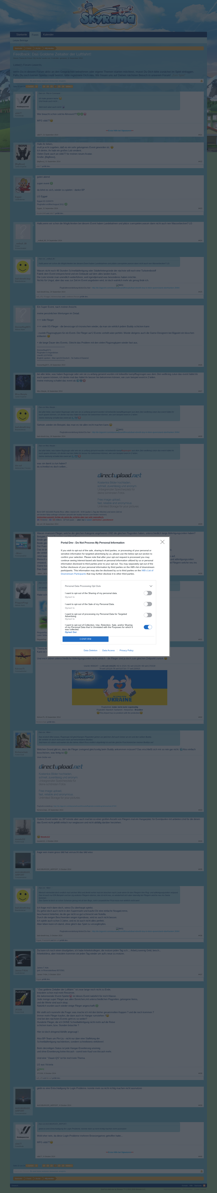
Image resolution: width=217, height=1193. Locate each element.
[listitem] (108, 586)
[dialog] (108, 596)
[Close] (163, 543)
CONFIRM (86, 639)
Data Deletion (90, 650)
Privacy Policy (126, 650)
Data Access (108, 650)
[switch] (148, 593)
